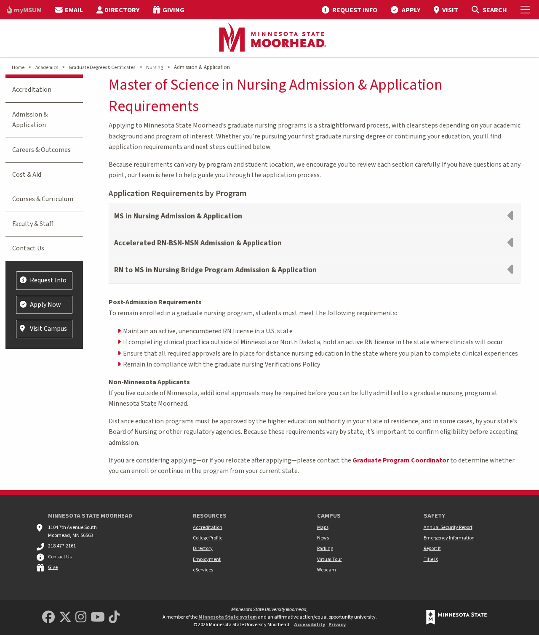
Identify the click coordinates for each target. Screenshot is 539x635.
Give (53, 567)
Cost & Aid (26, 174)
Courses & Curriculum (42, 199)
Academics (46, 67)
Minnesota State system (227, 617)
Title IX (431, 559)
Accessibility (309, 624)
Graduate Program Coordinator (400, 460)
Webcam (326, 570)
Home (18, 67)
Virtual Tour (329, 559)
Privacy (337, 624)
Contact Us (28, 248)
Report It (432, 548)
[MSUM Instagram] (80, 617)
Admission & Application (30, 120)
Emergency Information (449, 538)
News (323, 538)
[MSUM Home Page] (269, 38)
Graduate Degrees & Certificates (102, 67)
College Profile (207, 538)
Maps (322, 527)
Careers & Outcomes (41, 149)
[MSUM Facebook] (48, 617)
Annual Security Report (448, 527)
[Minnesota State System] (456, 617)
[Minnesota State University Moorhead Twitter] (65, 617)
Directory (203, 548)
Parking (325, 548)
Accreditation (31, 89)
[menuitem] (24, 9)
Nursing (154, 67)
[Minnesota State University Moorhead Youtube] (98, 617)
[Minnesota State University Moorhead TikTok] (114, 617)
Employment (207, 559)
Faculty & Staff (32, 223)
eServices (203, 570)
